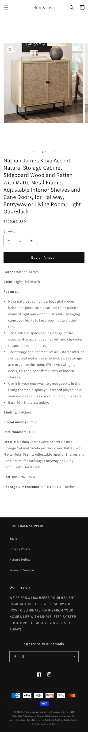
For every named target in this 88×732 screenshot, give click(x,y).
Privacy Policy (19, 549)
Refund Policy (19, 559)
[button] (6, 7)
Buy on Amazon (44, 257)
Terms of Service (21, 570)
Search (14, 538)
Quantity (9, 231)
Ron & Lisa (26, 711)
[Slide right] (54, 151)
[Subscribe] (73, 656)
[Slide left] (34, 151)
